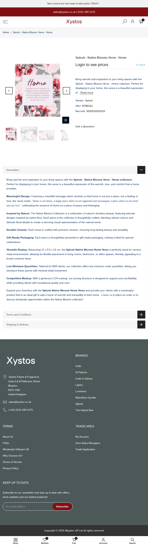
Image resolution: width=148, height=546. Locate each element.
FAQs (6, 443)
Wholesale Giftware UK (16, 449)
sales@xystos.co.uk (20, 401)
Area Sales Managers (87, 443)
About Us (8, 436)
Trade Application (85, 449)
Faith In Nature (84, 378)
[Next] (66, 90)
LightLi (79, 384)
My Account (82, 436)
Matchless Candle (85, 397)
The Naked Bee (84, 410)
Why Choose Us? (13, 455)
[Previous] (9, 90)
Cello (78, 366)
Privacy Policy (10, 468)
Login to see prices (91, 64)
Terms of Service (12, 462)
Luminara (80, 391)
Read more (86, 92)
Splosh (89, 100)
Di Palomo (81, 372)
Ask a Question (84, 126)
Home (6, 32)
